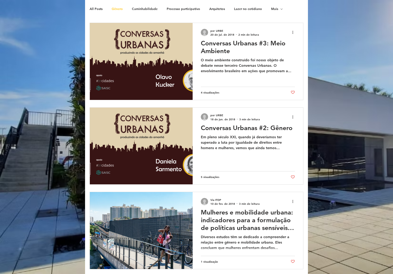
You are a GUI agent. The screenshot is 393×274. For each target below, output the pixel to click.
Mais (274, 9)
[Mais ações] (294, 32)
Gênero (117, 9)
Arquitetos (217, 9)
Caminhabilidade (145, 9)
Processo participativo (183, 9)
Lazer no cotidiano (248, 9)
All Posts (96, 9)
